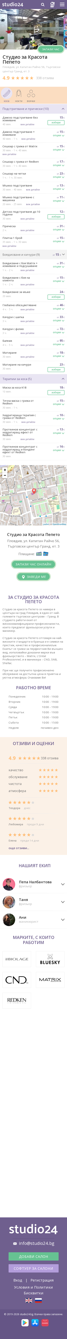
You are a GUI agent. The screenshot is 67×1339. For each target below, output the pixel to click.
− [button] (5, 475)
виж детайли (27, 124)
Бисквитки (33, 1292)
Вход (17, 1280)
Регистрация (42, 1280)
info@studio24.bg (36, 1243)
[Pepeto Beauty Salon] (28, 1300)
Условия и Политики (33, 1287)
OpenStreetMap (59, 524)
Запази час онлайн (33, 564)
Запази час (50, 49)
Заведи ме (36, 577)
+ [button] (5, 470)
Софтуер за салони (33, 1268)
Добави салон (33, 1256)
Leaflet (46, 524)
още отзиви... (19, 848)
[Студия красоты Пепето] (38, 1300)
